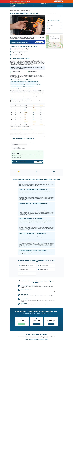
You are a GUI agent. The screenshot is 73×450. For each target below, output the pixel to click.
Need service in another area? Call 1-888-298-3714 (54, 31)
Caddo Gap (42, 339)
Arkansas (14, 10)
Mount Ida (30, 339)
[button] (54, 42)
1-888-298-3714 (59, 1)
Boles (46, 339)
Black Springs (36, 339)
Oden (27, 339)
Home (11, 10)
